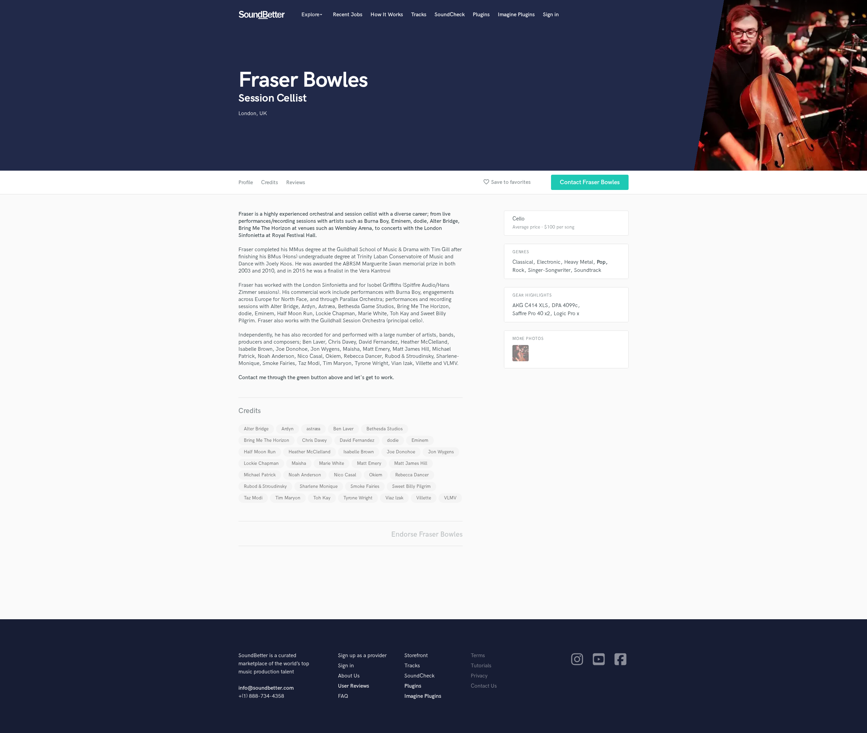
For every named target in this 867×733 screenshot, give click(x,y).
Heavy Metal (578, 262)
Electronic (549, 262)
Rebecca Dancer (412, 475)
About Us (349, 676)
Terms (478, 655)
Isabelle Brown (358, 452)
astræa (313, 429)
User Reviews (353, 686)
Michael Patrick (260, 475)
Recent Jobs (347, 15)
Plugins (481, 15)
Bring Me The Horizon (266, 440)
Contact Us (484, 686)
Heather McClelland (310, 452)
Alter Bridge (256, 429)
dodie (393, 440)
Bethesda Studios (384, 429)
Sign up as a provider (362, 655)
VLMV (450, 498)
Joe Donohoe (401, 452)
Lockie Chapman (261, 463)
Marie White (331, 463)
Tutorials (481, 666)
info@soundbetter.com (266, 688)
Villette (423, 498)
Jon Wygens (441, 452)
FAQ (343, 696)
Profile (245, 182)
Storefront (416, 655)
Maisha (299, 463)
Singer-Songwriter (549, 270)
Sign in (551, 15)
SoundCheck (450, 15)
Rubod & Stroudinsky (265, 486)
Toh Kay (322, 498)
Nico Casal (345, 475)
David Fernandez (357, 440)
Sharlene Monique (319, 486)
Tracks (418, 15)
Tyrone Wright (358, 498)
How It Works (387, 15)
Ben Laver (343, 429)
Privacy (479, 676)
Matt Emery (369, 463)
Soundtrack (587, 270)
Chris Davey (314, 440)
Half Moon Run (260, 452)
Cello (518, 219)
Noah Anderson (305, 475)
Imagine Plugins (516, 15)
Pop (601, 262)
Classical (522, 262)
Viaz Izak (394, 498)
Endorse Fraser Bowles (427, 534)
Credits (269, 182)
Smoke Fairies (365, 486)
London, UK (252, 113)
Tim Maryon (287, 498)
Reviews (295, 182)
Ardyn (287, 429)
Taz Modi (253, 498)
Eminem (419, 440)
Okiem (375, 475)
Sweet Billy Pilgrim (411, 486)
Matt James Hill (410, 463)
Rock (518, 270)
